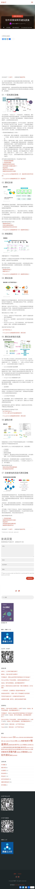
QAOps (17, 737)
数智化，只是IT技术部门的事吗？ (9, 674)
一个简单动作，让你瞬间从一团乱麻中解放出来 (13, 690)
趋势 (29, 752)
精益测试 (5, 167)
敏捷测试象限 (12, 744)
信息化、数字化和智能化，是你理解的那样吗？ (13, 683)
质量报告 (19, 752)
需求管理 (15, 755)
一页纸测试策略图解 (8, 160)
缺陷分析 (16, 532)
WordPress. (22, 884)
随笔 (11, 755)
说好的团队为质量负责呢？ (10, 166)
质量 (32, 749)
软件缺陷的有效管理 (8, 468)
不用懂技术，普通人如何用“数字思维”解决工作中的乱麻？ (16, 677)
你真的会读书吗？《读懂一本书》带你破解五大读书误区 (15, 693)
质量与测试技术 (17, 16)
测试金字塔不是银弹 (8, 169)
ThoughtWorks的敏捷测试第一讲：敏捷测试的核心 (16, 229)
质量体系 (4, 752)
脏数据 (26, 749)
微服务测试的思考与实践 (9, 171)
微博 (15, 873)
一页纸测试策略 (7, 162)
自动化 (29, 749)
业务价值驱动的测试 (8, 225)
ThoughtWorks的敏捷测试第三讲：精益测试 (14, 178)
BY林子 (3, 2)
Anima (16, 884)
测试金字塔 (28, 747)
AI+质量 (3, 764)
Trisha (2, 727)
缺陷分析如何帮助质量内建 (10, 467)
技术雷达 (19, 741)
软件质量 (8, 27)
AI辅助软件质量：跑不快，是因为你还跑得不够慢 (13, 699)
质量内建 (12, 752)
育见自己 (3, 776)
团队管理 (3, 767)
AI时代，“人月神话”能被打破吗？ (9, 671)
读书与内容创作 (5, 779)
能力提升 (23, 749)
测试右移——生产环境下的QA (17, 724)
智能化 (25, 744)
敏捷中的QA (6, 271)
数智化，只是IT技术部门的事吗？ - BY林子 (11, 708)
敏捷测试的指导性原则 (8, 164)
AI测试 (4, 737)
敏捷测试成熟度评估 (8, 525)
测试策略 (17, 747)
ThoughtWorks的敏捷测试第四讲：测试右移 (14, 332)
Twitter (19, 873)
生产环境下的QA (7, 330)
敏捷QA (27, 741)
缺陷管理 (15, 749)
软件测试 (5, 755)
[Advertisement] (17, 59)
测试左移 (11, 532)
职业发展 (3, 773)
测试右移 (5, 532)
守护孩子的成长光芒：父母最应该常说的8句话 (13, 696)
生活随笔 (3, 770)
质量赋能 (24, 752)
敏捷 (22, 741)
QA (14, 737)
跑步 (31, 752)
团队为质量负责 (7, 741)
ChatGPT (10, 737)
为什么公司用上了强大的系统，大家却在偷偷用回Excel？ (15, 680)
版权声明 (22, 77)
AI (2, 737)
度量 (16, 741)
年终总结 (12, 741)
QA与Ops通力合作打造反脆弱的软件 (12, 413)
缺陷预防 (19, 749)
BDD (7, 737)
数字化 (17, 744)
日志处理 (21, 744)
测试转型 (23, 747)
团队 (2, 741)
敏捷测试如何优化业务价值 (10, 227)
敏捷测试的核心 (7, 223)
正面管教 (29, 744)
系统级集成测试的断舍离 (9, 523)
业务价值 (21, 737)
